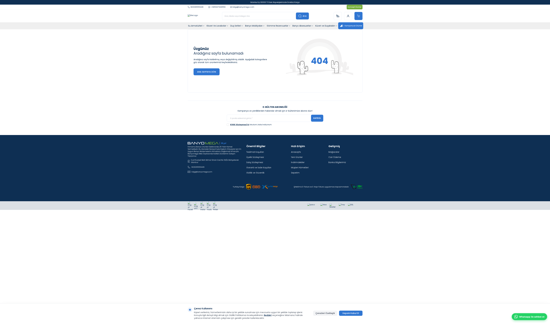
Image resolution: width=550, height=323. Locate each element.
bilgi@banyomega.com (202, 172)
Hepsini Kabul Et (351, 313)
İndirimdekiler (298, 162)
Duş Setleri (235, 25)
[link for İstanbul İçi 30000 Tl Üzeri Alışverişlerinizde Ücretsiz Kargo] (275, 2)
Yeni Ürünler (297, 157)
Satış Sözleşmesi (254, 162)
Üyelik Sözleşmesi (255, 157)
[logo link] (193, 16)
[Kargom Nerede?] (338, 16)
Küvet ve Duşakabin (325, 25)
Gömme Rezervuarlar (277, 25)
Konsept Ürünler (354, 7)
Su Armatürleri (195, 25)
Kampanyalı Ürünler (353, 25)
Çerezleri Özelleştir (325, 313)
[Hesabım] (348, 16)
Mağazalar (333, 152)
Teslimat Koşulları (255, 152)
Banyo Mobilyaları (253, 25)
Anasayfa (296, 152)
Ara (304, 16)
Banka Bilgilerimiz (337, 162)
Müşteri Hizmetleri (300, 167)
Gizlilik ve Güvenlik (255, 172)
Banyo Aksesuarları (301, 25)
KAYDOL (317, 118)
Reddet (268, 315)
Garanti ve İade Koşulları (258, 167)
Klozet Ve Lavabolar (216, 25)
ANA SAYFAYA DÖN (206, 71)
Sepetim (295, 172)
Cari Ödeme (334, 157)
